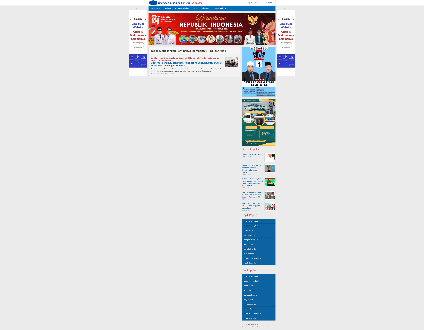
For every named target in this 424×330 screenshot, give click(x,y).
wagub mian (248, 244)
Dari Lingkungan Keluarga (160, 58)
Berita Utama (155, 74)
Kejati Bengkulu (250, 263)
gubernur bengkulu (251, 226)
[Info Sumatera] (176, 3)
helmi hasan (248, 230)
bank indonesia (250, 249)
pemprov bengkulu (251, 240)
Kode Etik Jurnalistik (248, 327)
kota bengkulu (249, 235)
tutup (138, 9)
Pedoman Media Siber (264, 327)
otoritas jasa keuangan (252, 258)
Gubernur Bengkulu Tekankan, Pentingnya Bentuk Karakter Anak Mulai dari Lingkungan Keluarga (186, 64)
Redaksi (268, 325)
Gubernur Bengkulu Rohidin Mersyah (185, 58)
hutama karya (249, 254)
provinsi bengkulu (251, 221)
